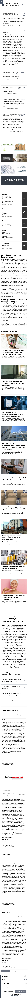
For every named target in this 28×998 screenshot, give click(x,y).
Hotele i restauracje (6, 245)
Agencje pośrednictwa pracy (8, 201)
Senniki (3, 232)
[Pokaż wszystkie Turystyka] (24, 246)
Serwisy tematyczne (6, 233)
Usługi (4, 230)
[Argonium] (14, 996)
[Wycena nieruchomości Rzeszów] (14, 169)
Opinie (3, 235)
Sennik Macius (7, 912)
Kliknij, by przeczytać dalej (7, 204)
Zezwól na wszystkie (20, 991)
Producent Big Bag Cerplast (9, 99)
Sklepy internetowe (6, 222)
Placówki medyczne (6, 214)
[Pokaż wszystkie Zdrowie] (24, 212)
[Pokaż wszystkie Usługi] (24, 234)
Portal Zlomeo (6, 855)
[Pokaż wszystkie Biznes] (24, 199)
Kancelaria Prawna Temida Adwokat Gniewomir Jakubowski (11, 115)
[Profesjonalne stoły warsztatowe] (14, 180)
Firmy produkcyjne (6, 196)
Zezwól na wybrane (8, 991)
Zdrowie (5, 209)
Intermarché (6, 790)
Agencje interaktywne (6, 197)
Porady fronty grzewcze (10, 711)
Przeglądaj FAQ (13, 701)
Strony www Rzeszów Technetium (7, 31)
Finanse (4, 198)
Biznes (4, 194)
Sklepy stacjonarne (6, 224)
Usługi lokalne (5, 236)
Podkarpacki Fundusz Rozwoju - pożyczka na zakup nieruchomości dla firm (11, 15)
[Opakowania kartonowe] (14, 147)
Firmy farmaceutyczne (6, 210)
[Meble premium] (14, 158)
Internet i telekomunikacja (7, 200)
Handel (4, 221)
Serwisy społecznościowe (7, 237)
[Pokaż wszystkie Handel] (24, 223)
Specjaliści (4, 213)
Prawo (3, 202)
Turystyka (5, 244)
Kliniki (3, 212)
